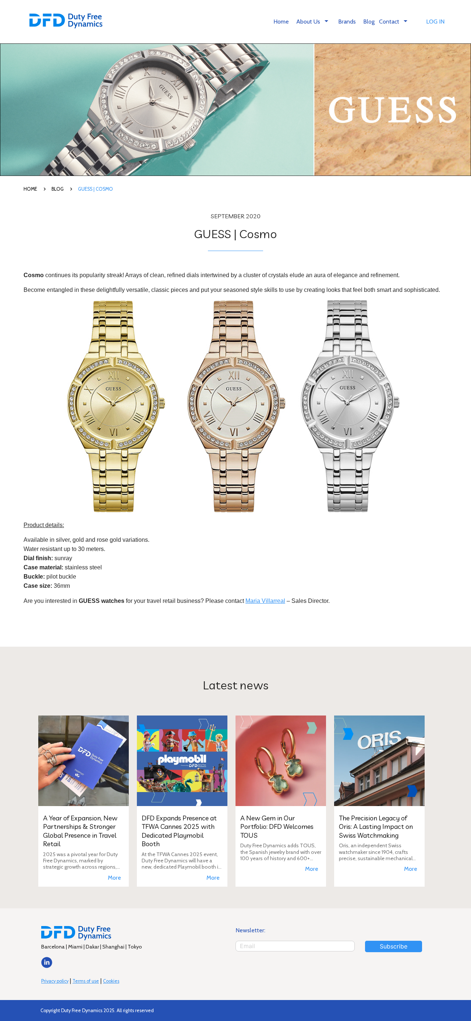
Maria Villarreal (265, 601)
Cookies (111, 981)
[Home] (66, 22)
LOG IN (435, 21)
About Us (313, 21)
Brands (347, 21)
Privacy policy (54, 981)
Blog (369, 21)
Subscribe (393, 946)
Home (281, 21)
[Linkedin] (46, 965)
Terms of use (85, 981)
